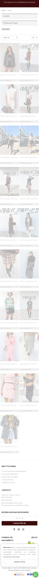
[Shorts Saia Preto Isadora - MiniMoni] (9, 181)
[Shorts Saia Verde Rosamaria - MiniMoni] (29, 140)
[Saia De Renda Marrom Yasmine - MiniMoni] (9, 222)
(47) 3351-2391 (7, 497)
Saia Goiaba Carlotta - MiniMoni (13, 364)
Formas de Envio (7, 480)
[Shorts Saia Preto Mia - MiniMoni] (9, 305)
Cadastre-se (19, 523)
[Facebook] (15, 530)
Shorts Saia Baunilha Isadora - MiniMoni (16, 116)
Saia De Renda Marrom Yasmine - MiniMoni (18, 240)
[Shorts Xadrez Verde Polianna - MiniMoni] (29, 222)
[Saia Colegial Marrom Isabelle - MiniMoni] (29, 98)
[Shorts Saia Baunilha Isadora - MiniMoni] (9, 98)
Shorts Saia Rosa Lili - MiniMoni (12, 405)
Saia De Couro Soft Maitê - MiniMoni (15, 75)
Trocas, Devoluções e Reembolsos (14, 471)
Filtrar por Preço (11, 23)
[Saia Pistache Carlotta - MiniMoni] (29, 346)
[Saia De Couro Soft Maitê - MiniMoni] (9, 57)
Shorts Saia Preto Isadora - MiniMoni (15, 199)
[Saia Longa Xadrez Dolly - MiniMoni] (29, 264)
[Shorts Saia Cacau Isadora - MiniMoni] (29, 57)
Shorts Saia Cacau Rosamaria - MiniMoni (16, 157)
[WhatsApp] (24, 530)
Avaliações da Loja (8, 482)
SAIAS (6, 16)
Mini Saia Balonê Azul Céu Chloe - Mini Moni (18, 446)
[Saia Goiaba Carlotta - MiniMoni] (9, 346)
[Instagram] (19, 530)
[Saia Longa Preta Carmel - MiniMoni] (29, 388)
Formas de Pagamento (10, 474)
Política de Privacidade (11, 556)
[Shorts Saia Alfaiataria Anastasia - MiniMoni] (29, 181)
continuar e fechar (19, 562)
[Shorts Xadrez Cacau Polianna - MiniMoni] (9, 264)
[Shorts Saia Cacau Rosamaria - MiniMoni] (9, 140)
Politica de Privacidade (10, 477)
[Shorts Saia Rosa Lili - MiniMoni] (9, 388)
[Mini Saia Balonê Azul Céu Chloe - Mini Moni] (9, 429)
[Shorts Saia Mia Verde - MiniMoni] (29, 305)
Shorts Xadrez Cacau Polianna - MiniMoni (17, 281)
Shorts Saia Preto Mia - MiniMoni (13, 323)
